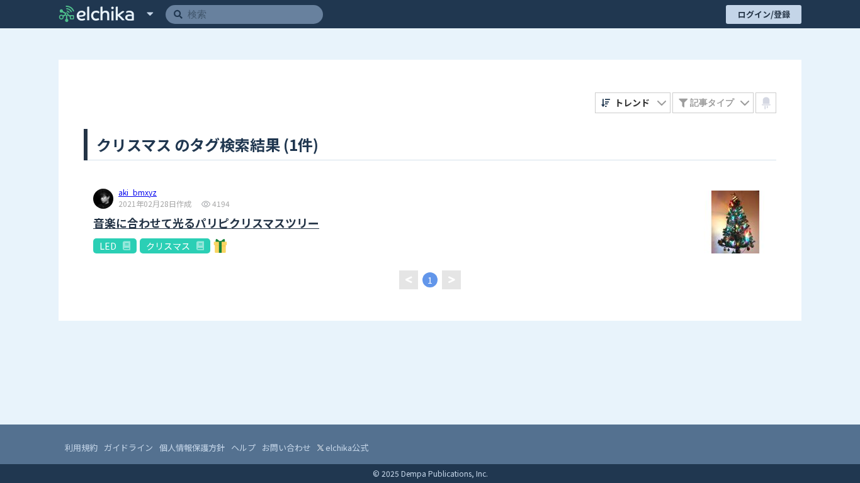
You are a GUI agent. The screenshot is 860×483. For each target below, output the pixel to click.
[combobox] (633, 102)
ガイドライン (128, 447)
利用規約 (81, 447)
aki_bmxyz (137, 193)
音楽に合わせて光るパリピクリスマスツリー (206, 223)
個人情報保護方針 (192, 447)
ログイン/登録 (764, 14)
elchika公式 (346, 447)
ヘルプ (243, 447)
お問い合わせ (286, 447)
